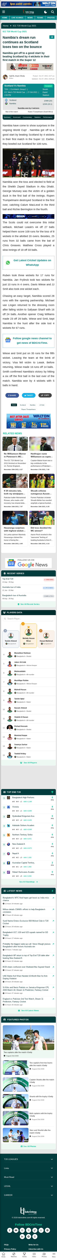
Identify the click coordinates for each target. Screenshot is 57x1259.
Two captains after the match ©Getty (18, 1052)
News (30, 18)
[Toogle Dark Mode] (45, 12)
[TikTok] (34, 1230)
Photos (51, 18)
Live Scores (17, 18)
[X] (28, 1230)
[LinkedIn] (22, 1236)
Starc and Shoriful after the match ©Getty (40, 1131)
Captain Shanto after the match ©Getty (42, 1081)
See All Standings (27, 882)
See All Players (30, 763)
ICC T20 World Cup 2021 (24, 26)
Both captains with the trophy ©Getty (41, 1114)
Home (4, 18)
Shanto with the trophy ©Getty (41, 1097)
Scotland (23, 405)
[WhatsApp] (41, 1230)
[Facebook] (9, 1230)
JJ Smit (41, 405)
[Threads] (34, 1236)
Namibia (32, 405)
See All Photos (29, 1146)
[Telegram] (28, 1236)
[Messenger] (47, 1230)
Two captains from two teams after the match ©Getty (41, 1064)
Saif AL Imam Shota (17, 76)
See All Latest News (30, 1011)
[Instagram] (22, 1230)
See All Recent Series (29, 604)
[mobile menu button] (3, 11)
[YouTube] (16, 1230)
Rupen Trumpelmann (28, 409)
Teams (40, 18)
